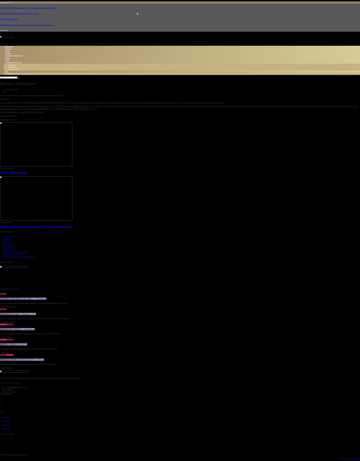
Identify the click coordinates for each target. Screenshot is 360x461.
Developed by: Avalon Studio (349, 458)
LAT (10, 74)
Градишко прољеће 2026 (9, 19)
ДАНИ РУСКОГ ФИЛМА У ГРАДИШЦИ (17, 329)
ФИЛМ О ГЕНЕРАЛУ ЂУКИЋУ (13, 344)
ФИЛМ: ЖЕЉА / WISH (13, 172)
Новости (3, 324)
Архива (7, 429)
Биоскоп (3, 294)
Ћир (6, 71)
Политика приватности (14, 56)
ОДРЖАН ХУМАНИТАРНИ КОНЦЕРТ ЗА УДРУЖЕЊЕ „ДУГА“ (36, 226)
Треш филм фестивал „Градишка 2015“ (18, 314)
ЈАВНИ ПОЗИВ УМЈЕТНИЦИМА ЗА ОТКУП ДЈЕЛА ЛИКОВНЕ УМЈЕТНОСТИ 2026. (28, 8)
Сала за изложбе (14, 69)
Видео (6, 425)
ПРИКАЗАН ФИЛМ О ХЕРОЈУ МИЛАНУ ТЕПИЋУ (22, 360)
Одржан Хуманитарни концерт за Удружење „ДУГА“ (19, 14)
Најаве (7, 421)
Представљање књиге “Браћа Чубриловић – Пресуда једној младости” (26, 25)
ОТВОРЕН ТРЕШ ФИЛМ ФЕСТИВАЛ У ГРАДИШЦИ (23, 299)
